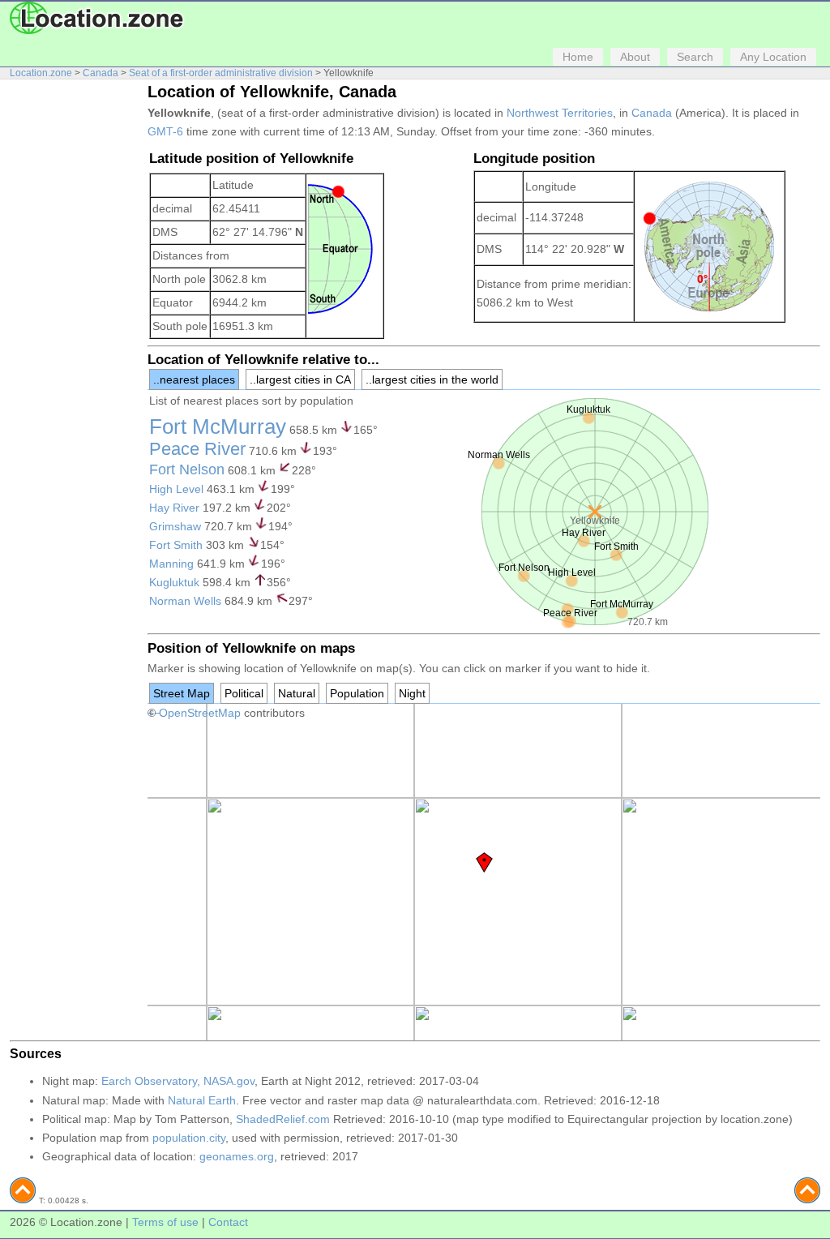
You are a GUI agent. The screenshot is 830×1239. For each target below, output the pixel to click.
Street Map (181, 693)
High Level (176, 488)
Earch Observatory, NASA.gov (178, 1080)
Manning (171, 563)
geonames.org (236, 1156)
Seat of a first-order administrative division (221, 73)
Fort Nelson (187, 469)
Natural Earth (202, 1100)
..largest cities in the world (432, 379)
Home (578, 56)
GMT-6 (165, 131)
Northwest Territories (560, 112)
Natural (296, 693)
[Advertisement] (74, 331)
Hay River (174, 507)
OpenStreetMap (200, 712)
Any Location (773, 56)
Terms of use (165, 1221)
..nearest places (194, 379)
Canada (100, 73)
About (635, 56)
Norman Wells (185, 600)
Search (695, 56)
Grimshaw (175, 526)
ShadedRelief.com (283, 1119)
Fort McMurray (217, 426)
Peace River (197, 449)
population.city (188, 1137)
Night (412, 693)
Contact (228, 1221)
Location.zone (41, 73)
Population (357, 693)
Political (244, 693)
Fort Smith (176, 544)
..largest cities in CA (300, 379)
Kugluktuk (174, 582)
